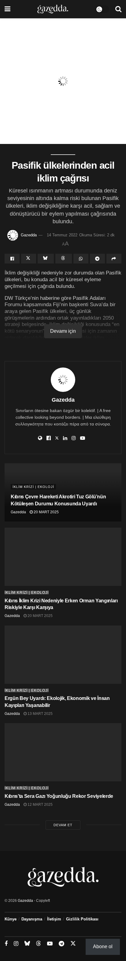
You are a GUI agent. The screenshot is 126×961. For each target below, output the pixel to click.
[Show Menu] (7, 9)
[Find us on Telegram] (61, 943)
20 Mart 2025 (46, 512)
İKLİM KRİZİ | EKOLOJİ (33, 487)
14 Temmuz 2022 (62, 235)
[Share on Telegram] (97, 259)
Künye (11, 919)
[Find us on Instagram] (16, 943)
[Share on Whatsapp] (80, 259)
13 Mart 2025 (40, 714)
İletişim (54, 919)
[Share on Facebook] (12, 259)
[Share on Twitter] (28, 259)
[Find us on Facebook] (6, 943)
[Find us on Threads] (38, 943)
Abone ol (103, 946)
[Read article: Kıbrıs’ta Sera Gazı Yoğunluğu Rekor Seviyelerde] (63, 752)
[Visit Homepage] (53, 9)
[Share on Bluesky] (46, 259)
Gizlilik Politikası (82, 919)
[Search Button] (118, 9)
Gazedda (29, 235)
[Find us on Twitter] (73, 943)
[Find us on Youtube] (50, 943)
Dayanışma (31, 919)
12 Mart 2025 (40, 804)
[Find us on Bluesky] (27, 943)
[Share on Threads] (63, 259)
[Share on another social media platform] (113, 259)
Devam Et (63, 825)
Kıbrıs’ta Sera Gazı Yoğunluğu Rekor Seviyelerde (59, 796)
